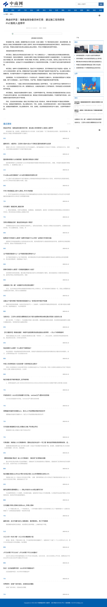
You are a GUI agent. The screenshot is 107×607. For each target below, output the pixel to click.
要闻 (88, 10)
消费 (38, 10)
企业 (69, 10)
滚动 (75, 10)
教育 (81, 10)
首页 (6, 10)
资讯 (44, 10)
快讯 (100, 10)
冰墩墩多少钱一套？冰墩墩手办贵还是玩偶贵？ (88, 119)
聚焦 (63, 10)
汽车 (25, 10)
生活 (56, 10)
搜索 (101, 4)
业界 (19, 10)
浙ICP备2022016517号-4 (58, 602)
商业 (31, 10)
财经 (94, 10)
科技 (50, 10)
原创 (12, 10)
